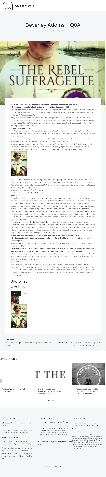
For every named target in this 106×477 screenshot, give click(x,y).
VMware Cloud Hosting (10, 437)
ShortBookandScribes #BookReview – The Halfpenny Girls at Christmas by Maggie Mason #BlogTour (78, 342)
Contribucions (78, 418)
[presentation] (51, 374)
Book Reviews (53, 20)
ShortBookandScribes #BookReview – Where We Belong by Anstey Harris (51, 391)
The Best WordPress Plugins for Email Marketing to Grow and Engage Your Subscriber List (85, 425)
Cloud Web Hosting (45, 418)
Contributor (48, 31)
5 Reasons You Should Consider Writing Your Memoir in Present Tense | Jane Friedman (86, 391)
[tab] (48, 400)
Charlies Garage (9, 418)
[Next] (102, 381)
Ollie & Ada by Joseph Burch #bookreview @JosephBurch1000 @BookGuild (28, 342)
